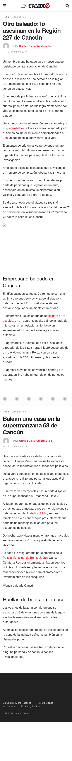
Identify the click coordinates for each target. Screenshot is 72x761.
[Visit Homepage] (36, 5)
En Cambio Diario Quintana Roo (33, 46)
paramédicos (15, 128)
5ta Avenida (9, 706)
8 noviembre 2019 (17, 51)
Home (6, 16)
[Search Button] (67, 5)
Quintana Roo (19, 16)
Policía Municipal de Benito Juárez (25, 557)
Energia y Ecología (31, 706)
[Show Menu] (4, 5)
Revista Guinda (45, 702)
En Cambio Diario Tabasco (17, 702)
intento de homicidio (34, 513)
